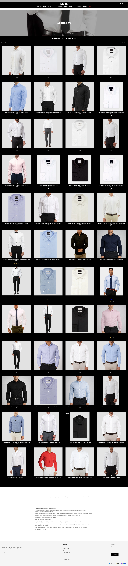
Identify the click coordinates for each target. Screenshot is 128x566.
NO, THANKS (64, 291)
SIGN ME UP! (64, 288)
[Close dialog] (72, 273)
